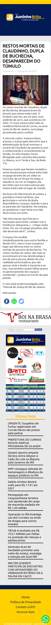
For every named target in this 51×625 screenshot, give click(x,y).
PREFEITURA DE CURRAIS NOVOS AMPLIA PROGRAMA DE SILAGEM (24, 443)
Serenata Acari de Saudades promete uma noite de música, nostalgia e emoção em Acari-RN (24, 551)
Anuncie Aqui (26, 612)
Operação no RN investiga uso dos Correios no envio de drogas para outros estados (24, 519)
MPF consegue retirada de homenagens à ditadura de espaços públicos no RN (25, 472)
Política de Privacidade (25, 602)
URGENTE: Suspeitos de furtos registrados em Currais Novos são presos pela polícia (24, 428)
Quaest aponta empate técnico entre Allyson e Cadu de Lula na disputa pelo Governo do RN (23, 457)
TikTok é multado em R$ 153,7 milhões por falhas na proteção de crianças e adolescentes (24, 535)
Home (25, 597)
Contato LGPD (25, 607)
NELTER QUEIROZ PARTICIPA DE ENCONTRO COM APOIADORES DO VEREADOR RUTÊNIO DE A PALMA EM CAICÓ (25, 569)
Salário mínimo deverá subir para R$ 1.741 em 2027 (23, 485)
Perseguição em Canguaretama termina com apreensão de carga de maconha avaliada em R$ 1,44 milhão (24, 501)
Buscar (38, 330)
